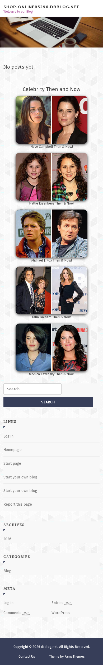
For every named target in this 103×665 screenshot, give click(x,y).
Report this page (17, 504)
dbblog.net (49, 647)
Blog (7, 571)
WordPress (61, 613)
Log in (8, 436)
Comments (16, 613)
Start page (12, 463)
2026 (7, 539)
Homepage (12, 450)
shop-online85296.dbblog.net (41, 6)
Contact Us (26, 656)
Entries (62, 603)
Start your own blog (20, 477)
